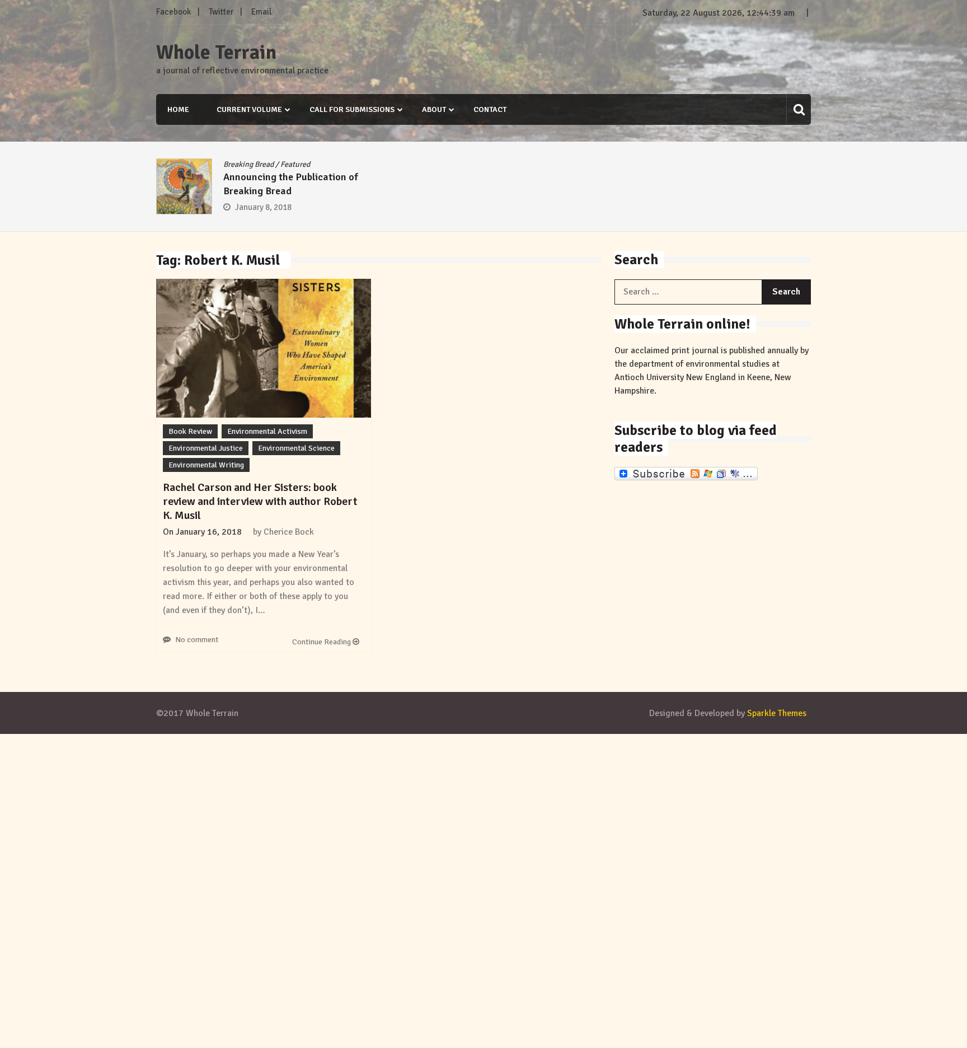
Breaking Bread (248, 164)
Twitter (221, 12)
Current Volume (249, 109)
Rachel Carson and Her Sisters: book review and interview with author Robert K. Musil (260, 501)
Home (178, 109)
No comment (196, 639)
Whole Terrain (216, 52)
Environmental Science (296, 448)
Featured (295, 164)
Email (261, 12)
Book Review (190, 431)
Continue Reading (322, 642)
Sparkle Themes (776, 713)
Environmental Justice (205, 448)
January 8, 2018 (263, 207)
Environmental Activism (267, 431)
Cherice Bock (289, 531)
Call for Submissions (352, 109)
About (434, 109)
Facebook (173, 12)
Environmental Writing (206, 465)
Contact (489, 109)
